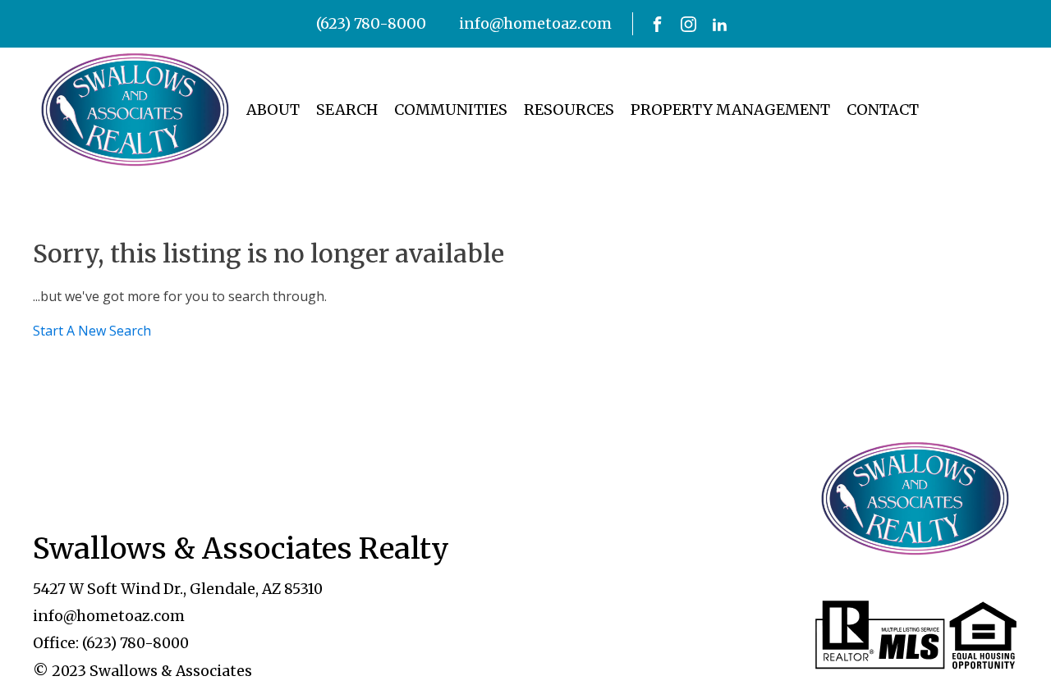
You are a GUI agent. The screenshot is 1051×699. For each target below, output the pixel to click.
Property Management (730, 109)
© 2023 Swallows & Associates (142, 671)
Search (347, 109)
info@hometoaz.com (535, 23)
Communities (450, 109)
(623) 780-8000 (371, 23)
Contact (883, 109)
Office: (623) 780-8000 (111, 643)
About (273, 109)
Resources (569, 109)
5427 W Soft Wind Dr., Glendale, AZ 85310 (178, 589)
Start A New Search (92, 331)
